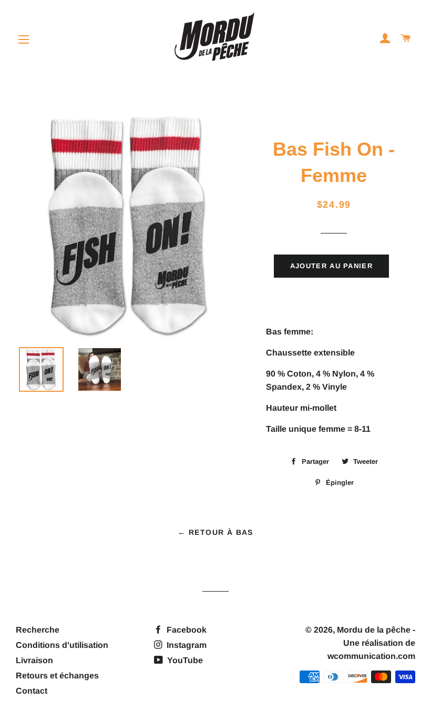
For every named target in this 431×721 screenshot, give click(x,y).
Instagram (186, 645)
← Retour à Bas (215, 532)
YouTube (184, 660)
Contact (31, 690)
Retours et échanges (57, 675)
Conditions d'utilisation (62, 645)
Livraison (34, 660)
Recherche (37, 629)
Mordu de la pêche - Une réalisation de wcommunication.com (371, 643)
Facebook (186, 629)
